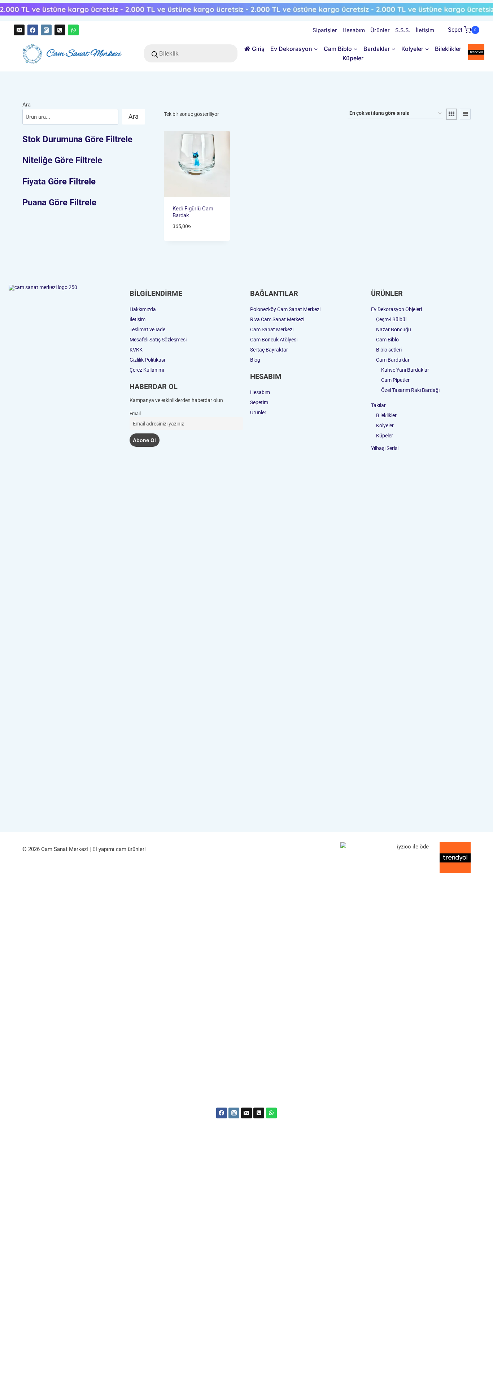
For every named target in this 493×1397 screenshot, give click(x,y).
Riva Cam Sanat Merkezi (277, 319)
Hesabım (354, 30)
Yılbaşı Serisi (384, 448)
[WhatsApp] (73, 30)
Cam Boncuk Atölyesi (273, 339)
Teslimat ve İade (147, 329)
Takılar (378, 405)
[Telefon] (59, 30)
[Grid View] (451, 114)
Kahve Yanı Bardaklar (405, 370)
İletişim (425, 30)
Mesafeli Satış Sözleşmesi (158, 339)
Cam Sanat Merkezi (271, 329)
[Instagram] (46, 30)
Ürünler (380, 30)
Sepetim (259, 402)
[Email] (19, 30)
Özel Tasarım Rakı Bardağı (410, 390)
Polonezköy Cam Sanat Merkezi (285, 309)
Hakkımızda (143, 309)
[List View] (465, 114)
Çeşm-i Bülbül (391, 319)
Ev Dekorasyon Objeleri (396, 309)
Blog (255, 360)
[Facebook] (32, 30)
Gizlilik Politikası (147, 360)
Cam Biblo (387, 339)
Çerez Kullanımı (147, 370)
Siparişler (325, 30)
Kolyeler (385, 425)
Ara (26, 104)
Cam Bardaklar (393, 360)
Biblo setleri (389, 350)
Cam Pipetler (395, 380)
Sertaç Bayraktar (269, 350)
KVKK (136, 350)
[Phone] (258, 1113)
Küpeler (353, 58)
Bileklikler (448, 48)
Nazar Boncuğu (393, 329)
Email (135, 413)
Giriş (258, 48)
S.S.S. (402, 30)
